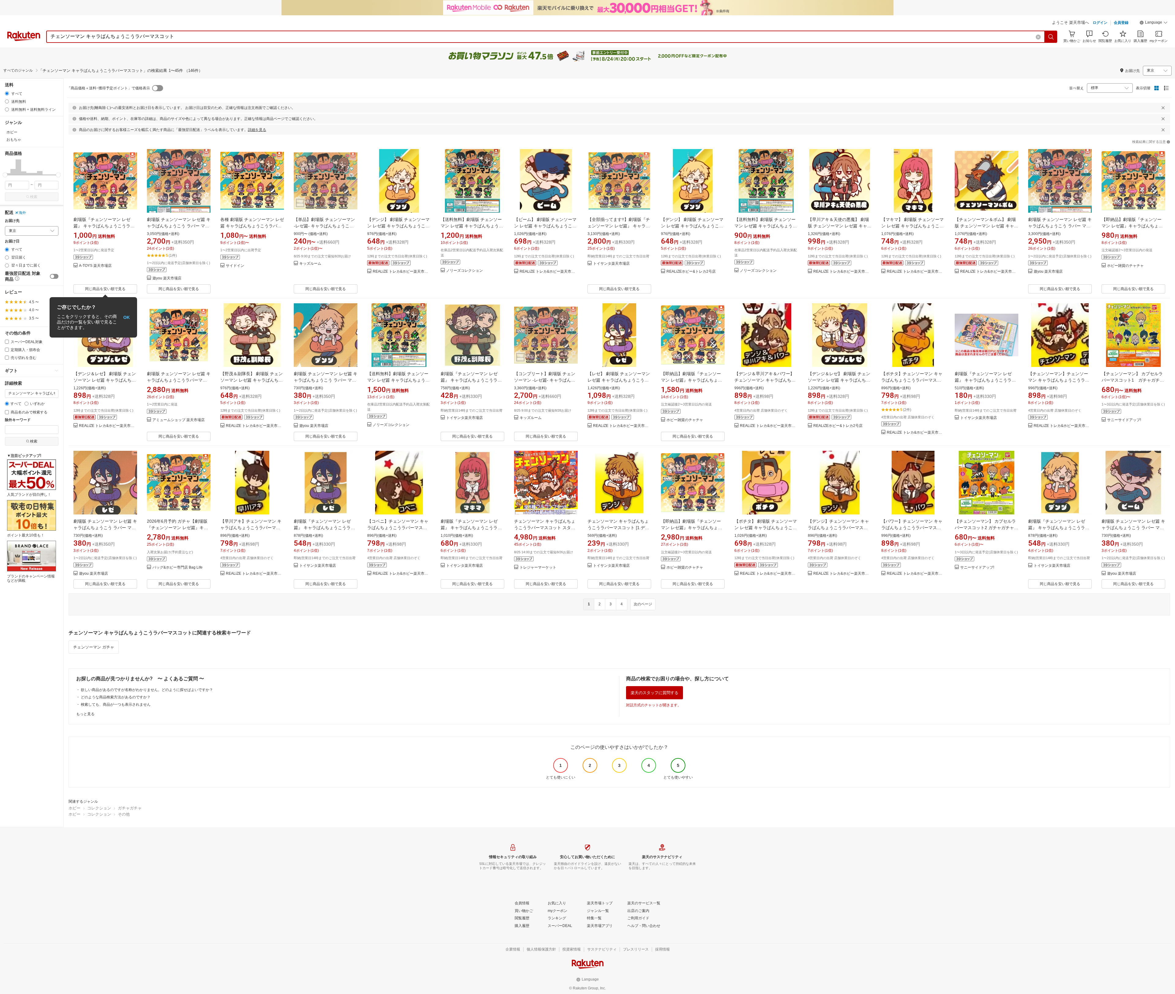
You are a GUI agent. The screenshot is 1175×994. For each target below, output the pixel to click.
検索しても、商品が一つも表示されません (116, 704)
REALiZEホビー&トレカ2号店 (691, 272)
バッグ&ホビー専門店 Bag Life (177, 568)
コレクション (99, 808)
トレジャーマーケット (538, 568)
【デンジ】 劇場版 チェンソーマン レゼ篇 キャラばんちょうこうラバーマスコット (398, 226)
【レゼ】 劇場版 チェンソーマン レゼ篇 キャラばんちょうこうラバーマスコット (619, 380)
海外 (22, 213)
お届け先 (12, 221)
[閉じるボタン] (1163, 108)
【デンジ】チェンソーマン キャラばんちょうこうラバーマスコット (838, 527)
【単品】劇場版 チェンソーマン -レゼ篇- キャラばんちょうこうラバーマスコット (324, 226)
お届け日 (12, 241)
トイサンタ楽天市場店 (611, 264)
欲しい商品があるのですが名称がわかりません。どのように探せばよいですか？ (147, 690)
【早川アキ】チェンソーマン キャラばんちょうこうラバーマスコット (251, 527)
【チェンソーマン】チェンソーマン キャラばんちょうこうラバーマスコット (1058, 380)
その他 (124, 814)
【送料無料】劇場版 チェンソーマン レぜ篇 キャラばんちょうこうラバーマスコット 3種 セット (765, 226)
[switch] (54, 276)
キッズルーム (310, 264)
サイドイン (235, 266)
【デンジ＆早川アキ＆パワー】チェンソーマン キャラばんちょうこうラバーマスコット (765, 380)
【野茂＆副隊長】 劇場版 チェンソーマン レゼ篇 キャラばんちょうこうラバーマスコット (251, 380)
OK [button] (126, 317)
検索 (33, 197)
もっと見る (85, 714)
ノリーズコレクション (464, 271)
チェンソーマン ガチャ (93, 647)
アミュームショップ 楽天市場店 (178, 420)
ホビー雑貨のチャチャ (1125, 266)
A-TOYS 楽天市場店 (95, 266)
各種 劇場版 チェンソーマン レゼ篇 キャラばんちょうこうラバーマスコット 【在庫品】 (252, 226)
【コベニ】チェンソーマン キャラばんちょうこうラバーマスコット (397, 527)
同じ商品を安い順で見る (105, 289)
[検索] (1051, 37)
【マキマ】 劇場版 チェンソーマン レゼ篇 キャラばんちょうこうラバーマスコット (912, 226)
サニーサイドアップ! (1124, 420)
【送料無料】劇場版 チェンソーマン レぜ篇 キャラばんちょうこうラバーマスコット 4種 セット (472, 226)
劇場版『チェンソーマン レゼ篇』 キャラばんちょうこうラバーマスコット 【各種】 (104, 226)
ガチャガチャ (130, 808)
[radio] (7, 93)
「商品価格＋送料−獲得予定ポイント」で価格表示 (108, 88)
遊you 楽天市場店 (166, 278)
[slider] (5, 175)
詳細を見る (257, 130)
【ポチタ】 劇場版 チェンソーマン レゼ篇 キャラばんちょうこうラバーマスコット (765, 527)
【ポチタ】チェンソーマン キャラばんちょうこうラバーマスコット (911, 380)
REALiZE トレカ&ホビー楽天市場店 (402, 272)
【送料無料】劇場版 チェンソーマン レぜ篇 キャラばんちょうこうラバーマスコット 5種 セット (398, 380)
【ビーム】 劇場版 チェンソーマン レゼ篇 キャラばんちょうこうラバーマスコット (545, 226)
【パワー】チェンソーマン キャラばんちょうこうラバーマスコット (911, 527)
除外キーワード (18, 420)
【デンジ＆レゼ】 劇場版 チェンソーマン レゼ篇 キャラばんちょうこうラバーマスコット (104, 380)
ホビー (74, 808)
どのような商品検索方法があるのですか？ (116, 697)
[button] (1154, 23)
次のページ (643, 604)
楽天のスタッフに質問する (654, 692)
